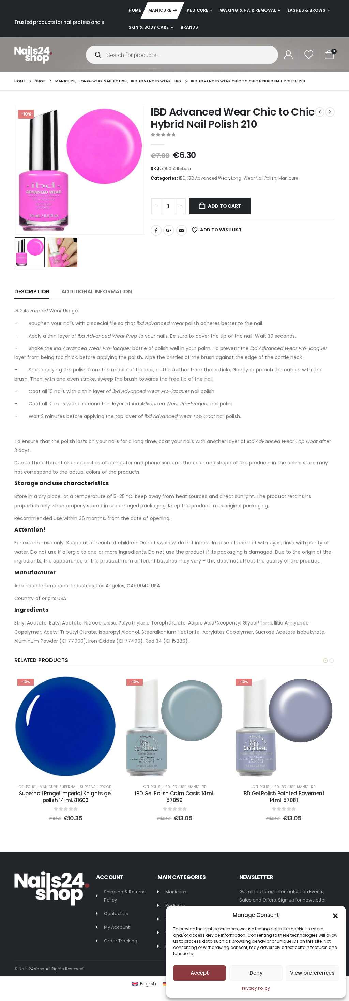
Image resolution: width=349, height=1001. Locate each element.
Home (134, 10)
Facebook (156, 230)
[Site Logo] (33, 54)
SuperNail (68, 786)
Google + (168, 230)
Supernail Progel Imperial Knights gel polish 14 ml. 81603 (65, 797)
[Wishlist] (309, 54)
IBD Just (178, 786)
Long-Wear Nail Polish (253, 178)
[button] (335, 915)
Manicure (159, 10)
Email (181, 230)
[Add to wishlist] (106, 686)
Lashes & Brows (306, 10)
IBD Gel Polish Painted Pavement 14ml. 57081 (283, 797)
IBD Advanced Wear (208, 178)
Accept (200, 972)
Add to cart (224, 206)
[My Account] (288, 54)
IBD (182, 178)
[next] (330, 112)
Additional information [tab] (96, 291)
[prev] (319, 112)
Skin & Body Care (148, 27)
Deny (256, 972)
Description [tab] (31, 291)
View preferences (312, 972)
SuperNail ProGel (96, 786)
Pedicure (197, 10)
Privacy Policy (256, 988)
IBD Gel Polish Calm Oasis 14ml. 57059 (174, 797)
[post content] (65, 726)
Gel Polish (28, 786)
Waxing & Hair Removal (248, 10)
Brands (189, 27)
